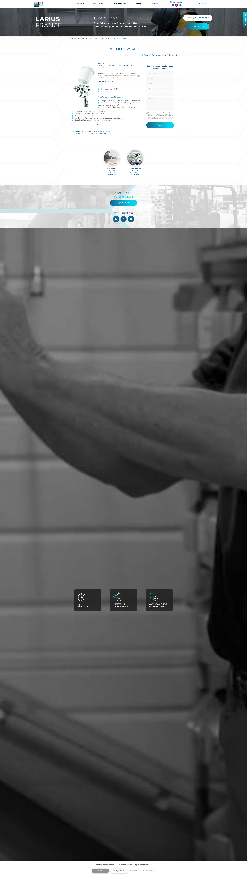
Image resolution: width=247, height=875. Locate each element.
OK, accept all (101, 871)
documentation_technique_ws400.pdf (89, 133)
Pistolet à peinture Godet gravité (103, 38)
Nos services (120, 4)
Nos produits (80, 38)
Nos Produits (99, 4)
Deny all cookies (119, 871)
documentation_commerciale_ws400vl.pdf (92, 131)
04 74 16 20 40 (108, 18)
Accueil (80, 4)
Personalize (136, 871)
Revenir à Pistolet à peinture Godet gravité (160, 55)
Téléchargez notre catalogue (197, 18)
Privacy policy (150, 871)
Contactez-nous (198, 26)
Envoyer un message (123, 203)
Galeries (139, 4)
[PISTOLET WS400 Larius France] (84, 86)
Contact (155, 4)
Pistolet (88, 38)
